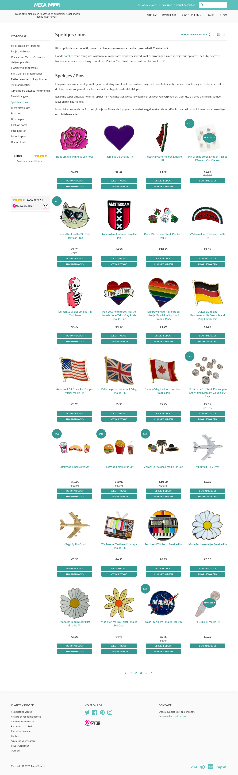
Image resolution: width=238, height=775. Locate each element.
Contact (15, 736)
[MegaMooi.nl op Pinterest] (102, 712)
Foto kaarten (18, 130)
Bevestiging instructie (22, 721)
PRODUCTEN (191, 15)
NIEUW (151, 15)
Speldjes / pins (19, 102)
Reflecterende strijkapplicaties (29, 79)
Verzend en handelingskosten (26, 716)
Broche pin (17, 119)
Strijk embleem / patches (26, 45)
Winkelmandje (149, 4)
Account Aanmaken (184, 4)
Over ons (15, 750)
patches (68, 55)
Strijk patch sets (20, 51)
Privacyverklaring (20, 745)
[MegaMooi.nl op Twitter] (87, 712)
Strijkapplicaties (20, 84)
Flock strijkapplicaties (24, 67)
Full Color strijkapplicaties (27, 73)
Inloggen (167, 4)
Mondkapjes (18, 136)
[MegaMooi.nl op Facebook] (94, 712)
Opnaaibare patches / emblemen (30, 90)
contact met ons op (175, 716)
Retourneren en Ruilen (22, 726)
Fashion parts (19, 124)
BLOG (223, 15)
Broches (16, 113)
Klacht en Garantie (20, 731)
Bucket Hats (18, 142)
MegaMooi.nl (38, 766)
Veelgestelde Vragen (21, 711)
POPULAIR (169, 15)
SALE (211, 15)
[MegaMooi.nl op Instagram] (109, 712)
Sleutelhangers (19, 96)
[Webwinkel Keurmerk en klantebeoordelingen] (92, 726)
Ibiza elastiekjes (20, 107)
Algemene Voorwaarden (23, 740)
